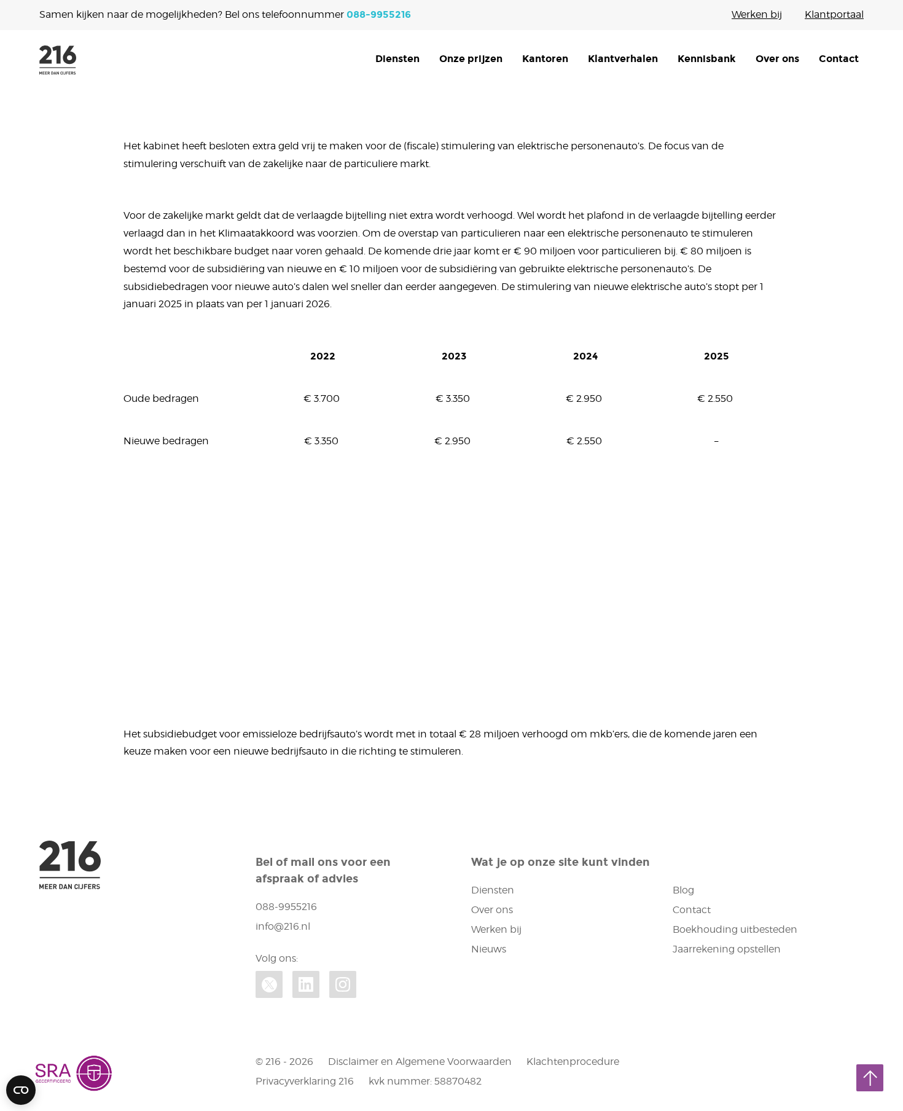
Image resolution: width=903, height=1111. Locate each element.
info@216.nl (283, 926)
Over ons (777, 59)
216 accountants (57, 60)
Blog (683, 890)
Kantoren (545, 59)
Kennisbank (707, 59)
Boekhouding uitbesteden (735, 929)
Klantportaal (834, 14)
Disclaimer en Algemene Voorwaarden (420, 1061)
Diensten (397, 59)
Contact (839, 59)
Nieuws (488, 949)
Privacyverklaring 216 (305, 1081)
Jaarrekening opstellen (727, 949)
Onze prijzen (470, 59)
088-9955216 (378, 14)
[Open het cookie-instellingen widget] (21, 1090)
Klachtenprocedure (572, 1061)
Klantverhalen (623, 59)
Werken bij (757, 14)
